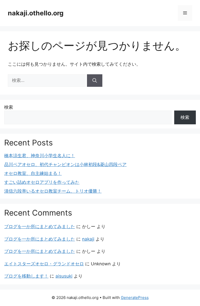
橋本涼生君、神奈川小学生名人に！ (39, 155)
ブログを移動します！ (26, 276)
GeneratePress (135, 297)
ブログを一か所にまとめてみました (39, 226)
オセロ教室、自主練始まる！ (33, 173)
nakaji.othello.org (36, 13)
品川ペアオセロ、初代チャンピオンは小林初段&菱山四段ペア (65, 164)
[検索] (94, 80)
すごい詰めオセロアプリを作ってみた (41, 182)
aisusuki (63, 276)
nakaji (88, 239)
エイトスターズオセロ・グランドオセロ (44, 263)
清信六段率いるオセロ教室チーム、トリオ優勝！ (53, 191)
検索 (8, 107)
